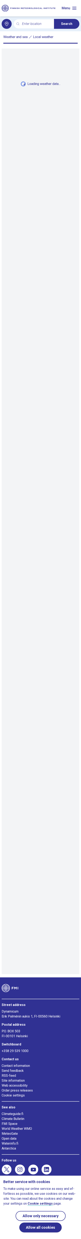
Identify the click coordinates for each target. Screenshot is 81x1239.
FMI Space (9, 1124)
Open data (9, 1138)
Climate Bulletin (13, 1119)
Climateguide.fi (12, 1114)
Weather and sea (15, 37)
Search (66, 24)
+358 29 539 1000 (15, 1051)
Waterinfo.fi (10, 1143)
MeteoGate (10, 1134)
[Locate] (7, 24)
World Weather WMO (17, 1129)
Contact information (16, 1066)
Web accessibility (15, 1085)
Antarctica (9, 1148)
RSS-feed (9, 1076)
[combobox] (36, 24)
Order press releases (17, 1090)
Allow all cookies (40, 1227)
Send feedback (13, 1071)
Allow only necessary (41, 1216)
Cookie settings (13, 1095)
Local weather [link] (43, 37)
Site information (13, 1080)
